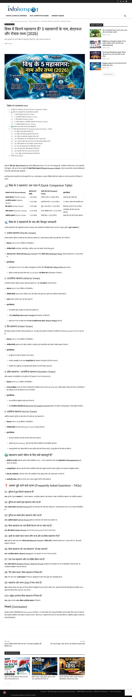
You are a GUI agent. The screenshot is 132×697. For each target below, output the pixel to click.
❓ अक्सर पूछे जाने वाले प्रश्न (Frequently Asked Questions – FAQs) (31, 129)
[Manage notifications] (4, 692)
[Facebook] (118, 1)
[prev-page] (6, 683)
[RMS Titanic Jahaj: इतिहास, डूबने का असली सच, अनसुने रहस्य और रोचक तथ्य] (44, 666)
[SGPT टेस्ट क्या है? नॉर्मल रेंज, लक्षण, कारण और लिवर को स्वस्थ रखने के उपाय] (17, 666)
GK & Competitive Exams (21, 21)
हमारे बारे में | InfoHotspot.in (101, 691)
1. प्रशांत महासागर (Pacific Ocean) (24, 114)
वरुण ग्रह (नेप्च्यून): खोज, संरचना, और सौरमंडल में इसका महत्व (67, 644)
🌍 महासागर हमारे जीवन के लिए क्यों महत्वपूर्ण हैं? (23, 126)
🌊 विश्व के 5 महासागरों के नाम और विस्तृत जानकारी (24, 112)
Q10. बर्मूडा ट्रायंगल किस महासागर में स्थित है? (27, 153)
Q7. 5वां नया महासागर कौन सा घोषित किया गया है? (27, 146)
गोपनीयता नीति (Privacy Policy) (84, 691)
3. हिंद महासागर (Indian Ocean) (23, 119)
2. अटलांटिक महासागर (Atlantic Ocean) (25, 117)
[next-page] (9, 683)
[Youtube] (126, 1)
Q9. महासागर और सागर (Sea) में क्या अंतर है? (27, 151)
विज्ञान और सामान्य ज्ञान (34, 21)
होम (11, 21)
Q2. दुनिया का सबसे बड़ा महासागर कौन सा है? (26, 134)
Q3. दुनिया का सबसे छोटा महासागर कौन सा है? (27, 136)
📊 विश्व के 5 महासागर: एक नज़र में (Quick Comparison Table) (29, 109)
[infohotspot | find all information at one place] (23, 9)
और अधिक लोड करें (108, 74)
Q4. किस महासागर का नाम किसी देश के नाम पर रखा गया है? (30, 139)
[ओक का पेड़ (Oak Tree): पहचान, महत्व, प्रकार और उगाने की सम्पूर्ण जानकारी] (95, 33)
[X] (123, 1)
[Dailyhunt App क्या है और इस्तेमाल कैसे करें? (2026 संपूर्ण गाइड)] (95, 66)
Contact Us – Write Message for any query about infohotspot (58, 691)
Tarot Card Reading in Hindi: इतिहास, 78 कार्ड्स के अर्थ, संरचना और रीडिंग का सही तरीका (114, 54)
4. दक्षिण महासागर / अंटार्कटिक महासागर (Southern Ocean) (31, 121)
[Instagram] (120, 1)
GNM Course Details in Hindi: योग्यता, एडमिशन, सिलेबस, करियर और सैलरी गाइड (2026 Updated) (114, 43)
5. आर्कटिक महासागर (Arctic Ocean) (25, 124)
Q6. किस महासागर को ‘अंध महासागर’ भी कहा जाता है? (29, 143)
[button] (125, 15)
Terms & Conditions (115, 691)
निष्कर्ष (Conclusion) (17, 156)
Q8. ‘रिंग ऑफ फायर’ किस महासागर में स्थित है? (27, 148)
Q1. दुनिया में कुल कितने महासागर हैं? (23, 131)
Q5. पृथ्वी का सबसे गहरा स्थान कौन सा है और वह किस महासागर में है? (32, 141)
